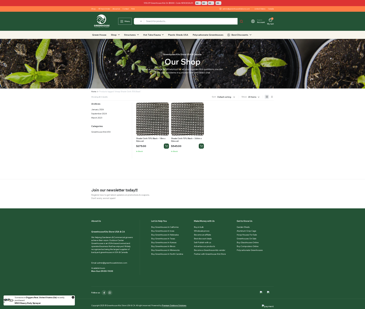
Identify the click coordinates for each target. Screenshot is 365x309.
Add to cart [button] (166, 146)
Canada (271, 9)
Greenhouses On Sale (246, 238)
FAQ (133, 9)
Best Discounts (240, 34)
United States (260, 9)
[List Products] (271, 97)
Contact (125, 9)
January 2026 (97, 109)
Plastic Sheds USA (178, 34)
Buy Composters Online (247, 246)
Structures (130, 34)
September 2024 (99, 113)
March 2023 (96, 117)
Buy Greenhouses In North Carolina (167, 254)
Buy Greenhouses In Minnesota (165, 250)
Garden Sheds (243, 227)
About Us (116, 9)
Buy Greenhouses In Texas (163, 238)
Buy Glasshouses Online (247, 242)
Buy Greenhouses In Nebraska (165, 234)
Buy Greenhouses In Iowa (162, 231)
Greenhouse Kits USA (101, 132)
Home (93, 92)
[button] (270, 21)
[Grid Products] (267, 97)
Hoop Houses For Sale (247, 234)
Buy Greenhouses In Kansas (164, 242)
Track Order (105, 9)
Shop (93, 9)
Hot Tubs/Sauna (152, 34)
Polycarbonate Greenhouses (208, 34)
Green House (99, 34)
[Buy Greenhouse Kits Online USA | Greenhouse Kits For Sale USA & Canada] (101, 21)
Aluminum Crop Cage (246, 231)
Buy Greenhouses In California (164, 227)
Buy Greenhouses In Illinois (163, 246)
